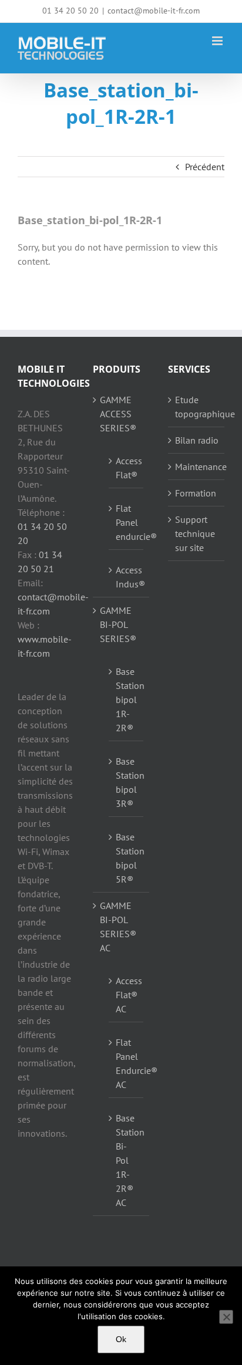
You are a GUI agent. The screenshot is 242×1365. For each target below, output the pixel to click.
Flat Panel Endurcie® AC (126, 1063)
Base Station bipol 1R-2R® (126, 699)
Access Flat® (126, 468)
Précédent (204, 167)
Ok (121, 1339)
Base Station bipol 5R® (126, 858)
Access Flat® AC (126, 995)
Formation (195, 493)
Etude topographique (197, 407)
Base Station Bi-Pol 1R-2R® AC (126, 1160)
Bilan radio (197, 440)
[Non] (226, 1317)
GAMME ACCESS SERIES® (118, 414)
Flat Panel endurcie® (126, 522)
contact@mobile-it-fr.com (153, 10)
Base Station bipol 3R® (126, 782)
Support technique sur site (195, 533)
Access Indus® (126, 577)
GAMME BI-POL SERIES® (118, 624)
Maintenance (197, 466)
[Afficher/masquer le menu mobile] (218, 41)
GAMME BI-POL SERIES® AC (118, 927)
